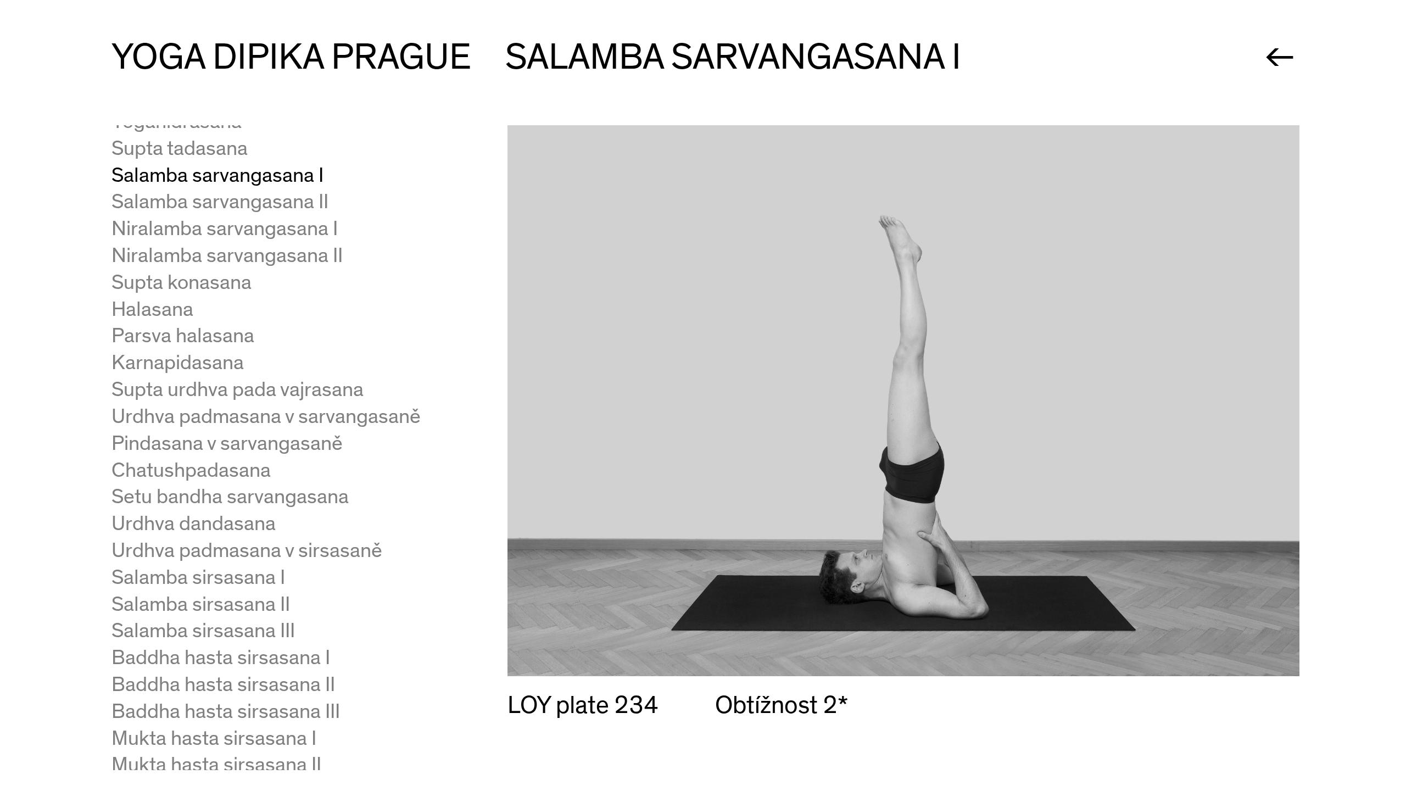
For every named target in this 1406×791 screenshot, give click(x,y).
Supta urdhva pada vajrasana (237, 389)
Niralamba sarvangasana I (224, 228)
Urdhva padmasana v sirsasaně (246, 550)
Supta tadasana (179, 148)
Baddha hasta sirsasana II (223, 684)
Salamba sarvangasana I (217, 175)
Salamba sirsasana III (203, 631)
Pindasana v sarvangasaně (227, 443)
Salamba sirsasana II (200, 604)
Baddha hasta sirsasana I (220, 658)
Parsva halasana (182, 336)
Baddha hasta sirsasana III (225, 711)
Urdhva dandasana (193, 523)
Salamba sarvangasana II (219, 202)
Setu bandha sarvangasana (230, 497)
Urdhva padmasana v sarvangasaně (266, 416)
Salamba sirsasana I (198, 577)
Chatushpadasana (191, 470)
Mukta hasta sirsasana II (216, 765)
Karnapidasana (177, 363)
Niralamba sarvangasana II (227, 255)
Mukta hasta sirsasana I (213, 738)
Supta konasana (181, 282)
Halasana (152, 309)
